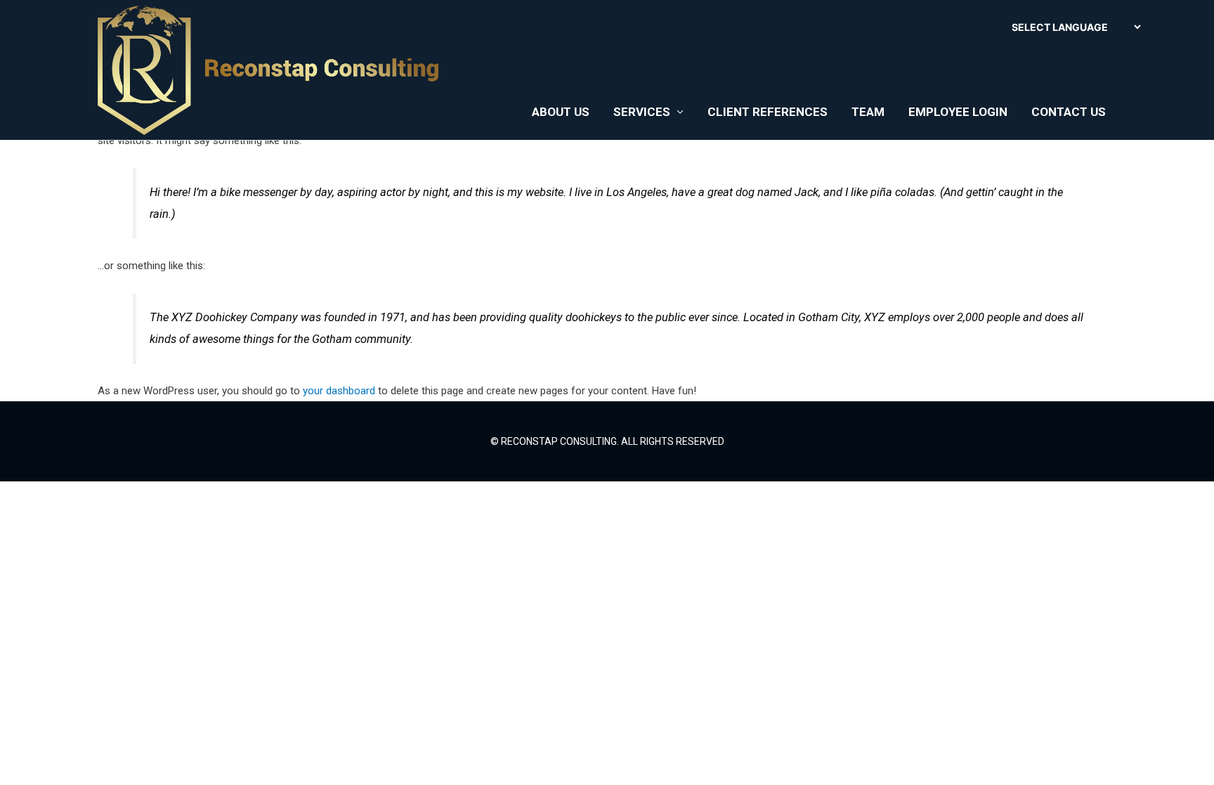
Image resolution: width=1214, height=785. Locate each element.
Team (868, 112)
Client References (767, 112)
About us (560, 112)
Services (641, 112)
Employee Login (957, 112)
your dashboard (339, 390)
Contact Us (1068, 112)
